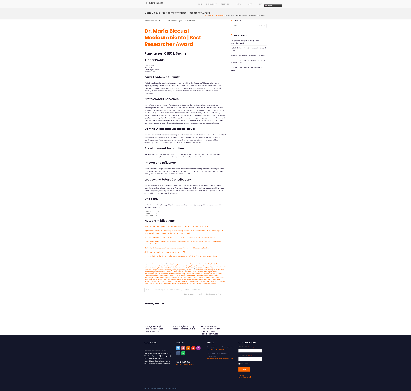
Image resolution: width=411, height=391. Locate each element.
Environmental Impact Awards (207, 272)
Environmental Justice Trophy (155, 274)
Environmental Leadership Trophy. (178, 274)
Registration (225, 4)
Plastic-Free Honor (205, 278)
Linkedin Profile (150, 72)
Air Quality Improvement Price (178, 264)
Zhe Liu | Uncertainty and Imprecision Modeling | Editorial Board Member (174, 290)
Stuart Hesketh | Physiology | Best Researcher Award (203, 294)
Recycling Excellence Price (158, 279)
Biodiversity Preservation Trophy (201, 264)
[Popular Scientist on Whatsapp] (183, 353)
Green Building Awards (167, 276)
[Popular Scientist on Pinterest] (183, 348)
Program (238, 4)
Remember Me (245, 364)
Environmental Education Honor (184, 272)
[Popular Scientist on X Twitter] (178, 348)
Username (246, 347)
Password (245, 355)
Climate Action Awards (204, 266)
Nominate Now (211, 4)
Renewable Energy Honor (177, 279)
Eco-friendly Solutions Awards (197, 270)
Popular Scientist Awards (185, 364)
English (269, 6)
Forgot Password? (244, 377)
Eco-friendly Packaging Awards (174, 270)
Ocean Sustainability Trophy (188, 278)
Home (200, 4)
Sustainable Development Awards (186, 281)
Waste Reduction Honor (167, 283)
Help (260, 4)
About (250, 4)
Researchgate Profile (151, 70)
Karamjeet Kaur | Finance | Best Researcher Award (247, 68)
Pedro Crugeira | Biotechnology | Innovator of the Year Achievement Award (213, 330)
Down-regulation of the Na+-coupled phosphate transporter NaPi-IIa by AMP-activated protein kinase (180, 256)
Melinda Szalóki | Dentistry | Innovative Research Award (248, 49)
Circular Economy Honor (172, 266)
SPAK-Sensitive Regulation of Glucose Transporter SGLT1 (164, 252)
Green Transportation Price (167, 278)
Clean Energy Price (188, 266)
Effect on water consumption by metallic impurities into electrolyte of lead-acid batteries (176, 226)
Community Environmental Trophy (162, 268)
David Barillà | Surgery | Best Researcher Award (248, 55)
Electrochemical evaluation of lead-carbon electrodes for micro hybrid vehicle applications (176, 248)
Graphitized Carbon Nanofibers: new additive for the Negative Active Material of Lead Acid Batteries (180, 237)
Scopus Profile (149, 66)
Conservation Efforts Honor (184, 268)
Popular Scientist (154, 2)
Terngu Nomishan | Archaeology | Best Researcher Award (245, 41)
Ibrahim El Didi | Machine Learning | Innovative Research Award (248, 61)
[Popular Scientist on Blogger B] (188, 348)
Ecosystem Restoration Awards (161, 272)
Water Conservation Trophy (186, 283)
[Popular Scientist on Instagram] (198, 348)
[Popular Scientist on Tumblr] (178, 353)
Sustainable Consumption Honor (162, 281)
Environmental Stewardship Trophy (204, 274)
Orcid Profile (148, 68)
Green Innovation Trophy (204, 276)
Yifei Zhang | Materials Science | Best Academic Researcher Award (184, 329)
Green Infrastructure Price (185, 276)
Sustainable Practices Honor (209, 281)
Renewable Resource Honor (197, 279)
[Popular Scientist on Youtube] (193, 348)
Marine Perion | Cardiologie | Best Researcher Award (153, 329)
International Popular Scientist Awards (181, 21)
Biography (219, 15)
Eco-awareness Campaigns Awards (207, 268)
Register (241, 375)
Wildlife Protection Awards (206, 283)
